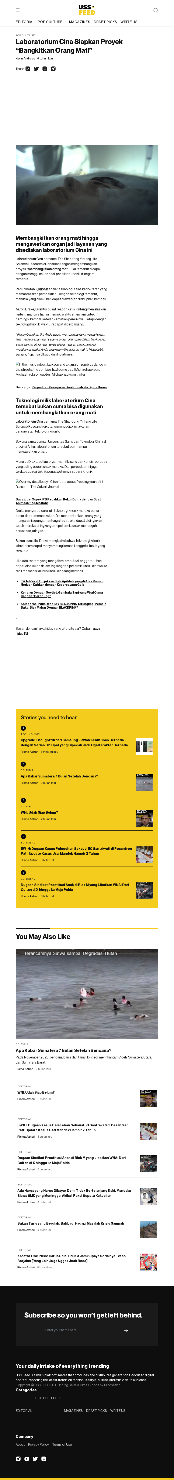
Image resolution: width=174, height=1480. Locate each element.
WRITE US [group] (129, 22)
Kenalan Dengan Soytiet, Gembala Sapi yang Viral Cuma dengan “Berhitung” (62, 594)
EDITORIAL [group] (25, 22)
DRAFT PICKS (96, 1410)
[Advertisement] (87, 113)
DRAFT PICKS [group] (105, 22)
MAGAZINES (73, 1410)
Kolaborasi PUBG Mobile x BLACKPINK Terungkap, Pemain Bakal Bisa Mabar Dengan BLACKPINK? (63, 605)
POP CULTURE (50, 22)
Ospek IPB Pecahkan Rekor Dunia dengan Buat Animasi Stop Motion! (58, 501)
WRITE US (117, 1410)
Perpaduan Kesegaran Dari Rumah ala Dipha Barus (69, 387)
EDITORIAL (24, 1410)
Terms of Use (62, 1444)
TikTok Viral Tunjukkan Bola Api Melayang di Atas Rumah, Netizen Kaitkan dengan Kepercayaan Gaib (62, 583)
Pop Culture (25, 35)
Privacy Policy (38, 1444)
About (20, 1444)
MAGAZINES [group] (79, 22)
